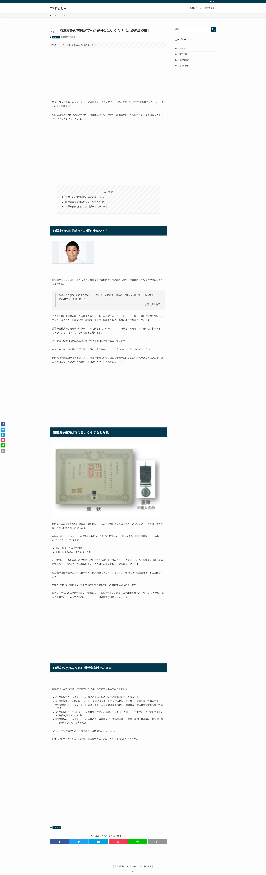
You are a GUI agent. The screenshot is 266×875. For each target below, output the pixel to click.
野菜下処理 (182, 54)
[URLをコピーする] (157, 841)
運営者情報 (119, 866)
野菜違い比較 (183, 65)
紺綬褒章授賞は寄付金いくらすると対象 (85, 202)
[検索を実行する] (213, 29)
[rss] (211, 1)
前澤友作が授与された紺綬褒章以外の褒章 (86, 206)
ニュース (56, 37)
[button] (59, 841)
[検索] (214, 1)
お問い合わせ (132, 866)
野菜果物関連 (183, 60)
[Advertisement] (108, 72)
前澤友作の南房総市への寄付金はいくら (85, 197)
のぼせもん (58, 8)
